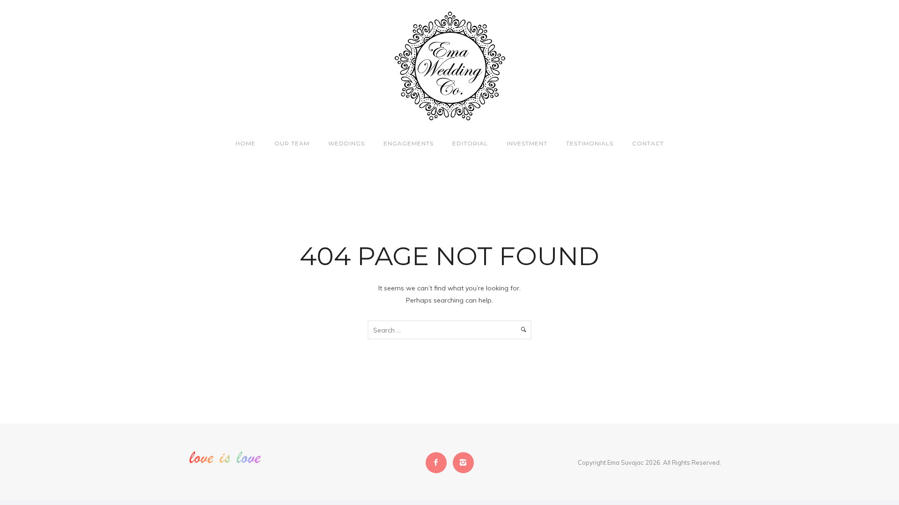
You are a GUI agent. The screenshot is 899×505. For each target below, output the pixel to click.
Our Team (291, 143)
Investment (527, 143)
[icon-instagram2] (463, 462)
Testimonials (589, 143)
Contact (648, 143)
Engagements (408, 143)
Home (246, 143)
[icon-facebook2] (438, 462)
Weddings (346, 143)
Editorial (470, 143)
